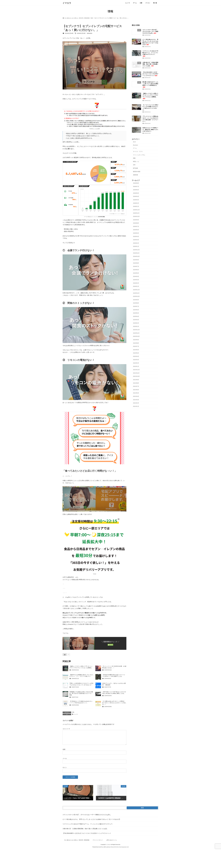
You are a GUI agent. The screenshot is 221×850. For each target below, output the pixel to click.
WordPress (101, 847)
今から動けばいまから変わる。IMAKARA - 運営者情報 (76, 840)
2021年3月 (136, 399)
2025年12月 (136, 209)
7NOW (94, 574)
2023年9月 (136, 299)
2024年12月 (136, 249)
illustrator (135, 145)
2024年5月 (136, 273)
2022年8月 (136, 343)
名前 (64, 749)
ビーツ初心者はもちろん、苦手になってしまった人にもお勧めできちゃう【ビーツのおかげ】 (92, 819)
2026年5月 (136, 193)
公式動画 (69, 242)
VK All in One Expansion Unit (122, 847)
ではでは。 (66, 633)
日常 (134, 165)
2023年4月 (136, 316)
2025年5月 (136, 233)
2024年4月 (136, 276)
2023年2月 (136, 323)
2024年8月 (136, 263)
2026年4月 (136, 196)
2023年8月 (136, 303)
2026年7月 (136, 186)
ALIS (134, 142)
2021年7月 (136, 386)
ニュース (76, 714)
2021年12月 (136, 369)
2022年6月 (136, 349)
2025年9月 (136, 219)
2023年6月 (136, 309)
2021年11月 (136, 373)
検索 (142, 807)
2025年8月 (136, 223)
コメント (66, 728)
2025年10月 (136, 216)
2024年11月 (136, 253)
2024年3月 (136, 279)
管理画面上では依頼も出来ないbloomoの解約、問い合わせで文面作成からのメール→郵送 (81, 693)
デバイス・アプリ (138, 151)
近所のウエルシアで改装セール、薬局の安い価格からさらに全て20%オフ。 (150, 129)
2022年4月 (136, 356)
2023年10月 (136, 296)
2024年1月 (136, 286)
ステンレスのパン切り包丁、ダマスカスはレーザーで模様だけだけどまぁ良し (150, 31)
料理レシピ (136, 161)
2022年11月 (136, 333)
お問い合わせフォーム (111, 840)
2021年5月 (136, 393)
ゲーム (135, 148)
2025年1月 (136, 246)
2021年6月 (136, 389)
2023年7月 (136, 306)
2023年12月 (136, 289)
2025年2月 (136, 243)
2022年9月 (136, 339)
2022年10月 (136, 336)
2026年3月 (136, 199)
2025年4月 (136, 236)
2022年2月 (136, 363)
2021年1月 (136, 406)
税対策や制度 (136, 171)
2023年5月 (136, 313)
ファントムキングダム (139, 155)
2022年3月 (136, 359)
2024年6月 (136, 269)
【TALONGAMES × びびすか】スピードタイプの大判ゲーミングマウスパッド (150, 73)
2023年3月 (136, 319)
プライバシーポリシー (98, 840)
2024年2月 (136, 283)
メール (65, 758)
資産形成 (135, 175)
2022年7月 (136, 346)
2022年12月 (136, 329)
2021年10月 (136, 376)
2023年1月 (136, 326)
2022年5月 (136, 353)
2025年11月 (136, 213)
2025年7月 (136, 226)
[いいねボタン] (65, 654)
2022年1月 (136, 366)
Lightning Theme (110, 847)
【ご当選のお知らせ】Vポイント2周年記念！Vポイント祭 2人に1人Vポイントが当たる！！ (114, 703)
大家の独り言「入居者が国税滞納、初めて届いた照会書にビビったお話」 (150, 64)
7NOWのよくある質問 (94, 128)
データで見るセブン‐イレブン (91, 216)
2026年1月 (136, 206)
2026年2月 (136, 203)
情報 (73, 712)
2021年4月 (136, 396)
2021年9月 (136, 379)
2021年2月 (136, 403)
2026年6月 (136, 189)
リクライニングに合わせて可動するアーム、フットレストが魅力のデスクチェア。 (88, 824)
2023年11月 (136, 293)
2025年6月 (136, 229)
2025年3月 (136, 239)
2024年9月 (136, 259)
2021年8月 (136, 383)
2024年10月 (136, 256)
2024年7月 (136, 266)
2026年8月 (136, 183)
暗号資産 (135, 168)
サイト (65, 767)
